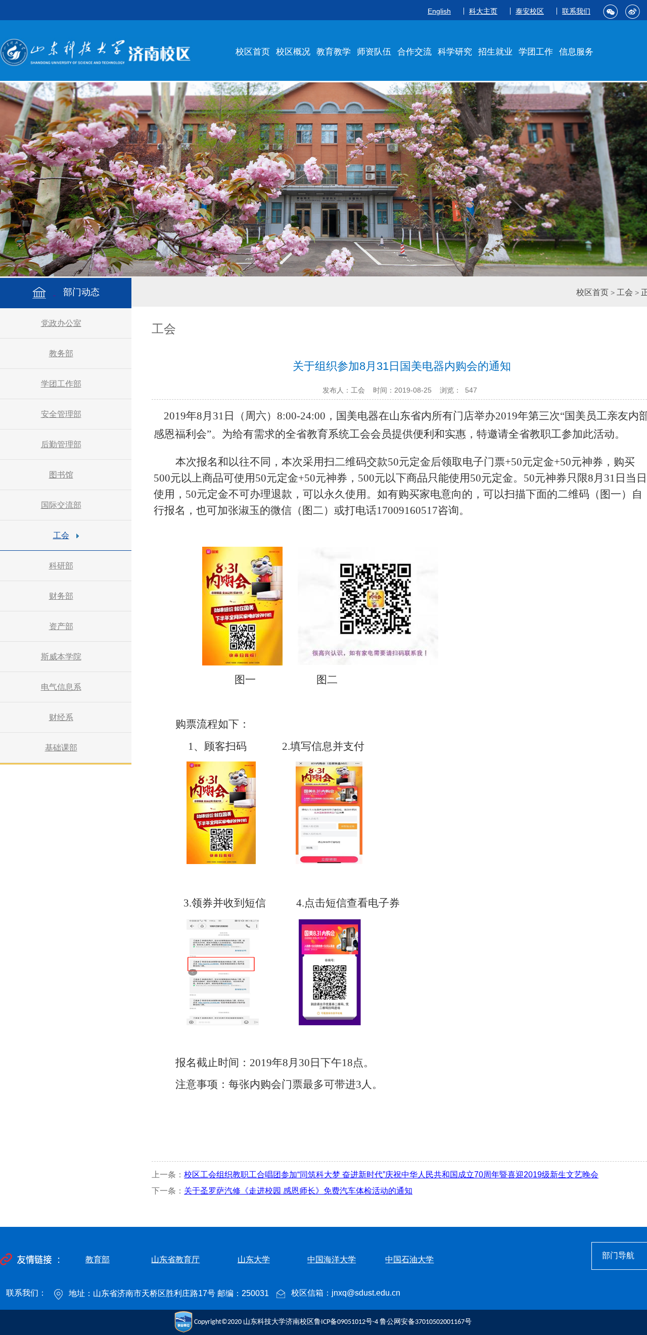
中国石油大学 (409, 1259)
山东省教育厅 (175, 1259)
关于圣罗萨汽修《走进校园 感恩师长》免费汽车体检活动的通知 (298, 1190)
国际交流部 (61, 505)
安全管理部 (61, 414)
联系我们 (576, 11)
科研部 (61, 565)
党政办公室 (61, 323)
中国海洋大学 (331, 1259)
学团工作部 (61, 383)
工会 (61, 535)
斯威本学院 (61, 656)
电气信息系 (61, 687)
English (439, 11)
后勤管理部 (61, 444)
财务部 (61, 596)
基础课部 (61, 747)
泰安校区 (530, 11)
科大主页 (483, 11)
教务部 (61, 353)
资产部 (61, 626)
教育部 (97, 1259)
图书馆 (61, 474)
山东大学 (254, 1259)
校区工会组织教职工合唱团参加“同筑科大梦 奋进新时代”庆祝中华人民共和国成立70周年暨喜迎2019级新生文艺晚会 (391, 1174)
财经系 (61, 717)
